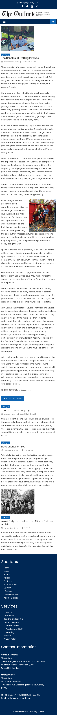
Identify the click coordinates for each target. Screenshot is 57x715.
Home (6, 567)
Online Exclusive (11, 594)
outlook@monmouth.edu (18, 698)
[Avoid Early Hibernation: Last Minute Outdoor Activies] (28, 501)
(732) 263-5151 (33, 695)
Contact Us (9, 615)
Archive (7, 635)
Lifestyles (5, 55)
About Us (8, 612)
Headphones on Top (13, 446)
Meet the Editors (11, 625)
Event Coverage (11, 622)
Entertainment (10, 584)
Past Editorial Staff (14, 629)
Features (8, 581)
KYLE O (27, 528)
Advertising (9, 632)
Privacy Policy (10, 639)
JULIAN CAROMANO (28, 414)
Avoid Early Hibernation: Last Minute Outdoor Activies (27, 523)
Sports (7, 574)
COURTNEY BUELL (29, 62)
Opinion (7, 587)
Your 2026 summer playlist (17, 410)
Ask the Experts (11, 598)
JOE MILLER (29, 450)
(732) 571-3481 (15, 695)
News (6, 571)
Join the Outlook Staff (14, 619)
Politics (7, 578)
